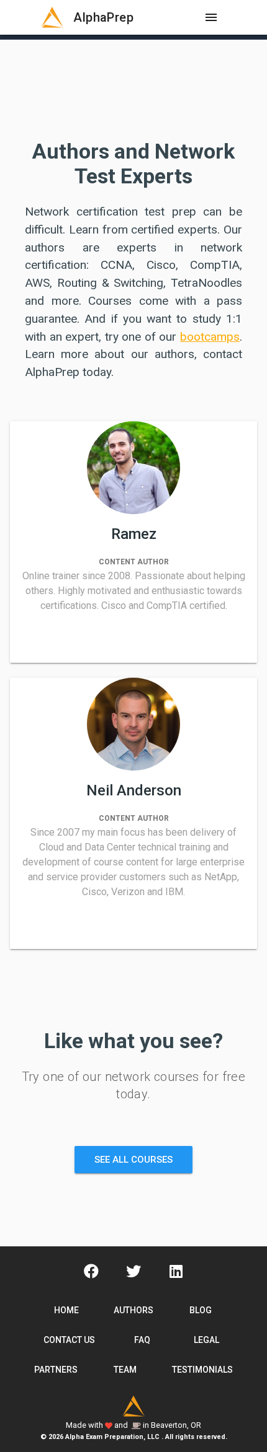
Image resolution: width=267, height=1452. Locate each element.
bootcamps (210, 337)
